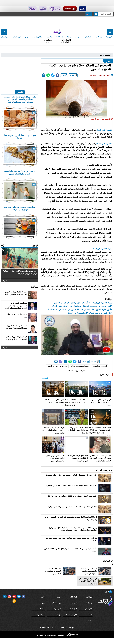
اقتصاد (90, 615)
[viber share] (60, 361)
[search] (4, 32)
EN (89, 14)
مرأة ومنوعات (37, 37)
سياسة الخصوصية (46, 627)
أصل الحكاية (73, 609)
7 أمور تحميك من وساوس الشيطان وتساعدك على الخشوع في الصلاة (82, 306)
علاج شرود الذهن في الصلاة (57, 366)
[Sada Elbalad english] (32, 8)
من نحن (71, 627)
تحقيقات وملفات (39, 615)
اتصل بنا (61, 627)
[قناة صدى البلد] (83, 8)
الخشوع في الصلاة (104, 130)
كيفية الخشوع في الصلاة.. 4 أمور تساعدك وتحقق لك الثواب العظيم (83, 303)
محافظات (42, 609)
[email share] (43, 75)
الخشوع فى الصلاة (100, 366)
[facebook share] (57, 75)
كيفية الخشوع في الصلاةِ (102, 248)
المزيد (5, 280)
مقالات (90, 620)
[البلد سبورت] (70, 8)
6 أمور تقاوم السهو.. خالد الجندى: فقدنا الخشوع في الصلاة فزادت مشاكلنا (80, 309)
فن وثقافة (59, 37)
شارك (63, 75)
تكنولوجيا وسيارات (71, 615)
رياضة (69, 37)
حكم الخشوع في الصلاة (77, 371)
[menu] (110, 32)
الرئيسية (109, 37)
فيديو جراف (57, 609)
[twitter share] (53, 75)
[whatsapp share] (48, 75)
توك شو (49, 37)
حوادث (77, 37)
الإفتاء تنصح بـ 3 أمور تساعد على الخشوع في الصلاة (90, 313)
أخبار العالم (17, 37)
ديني (26, 37)
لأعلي (107, 592)
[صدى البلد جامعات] (55, 8)
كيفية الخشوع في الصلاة (80, 366)
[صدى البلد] (57, 32)
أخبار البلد (87, 37)
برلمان (59, 615)
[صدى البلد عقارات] (43, 8)
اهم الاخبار (98, 37)
